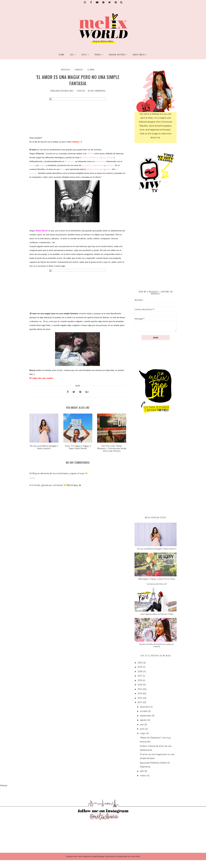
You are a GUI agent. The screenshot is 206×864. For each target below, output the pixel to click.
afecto (32, 165)
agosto (143, 720)
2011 (140, 702)
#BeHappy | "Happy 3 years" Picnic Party (156, 579)
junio (142, 729)
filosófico (93, 157)
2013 (140, 693)
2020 (140, 662)
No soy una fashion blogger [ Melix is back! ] (156, 549)
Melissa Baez (122, 856)
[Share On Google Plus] (87, 392)
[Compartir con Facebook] (69, 392)
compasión (99, 169)
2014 (140, 689)
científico (84, 157)
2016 (140, 680)
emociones (87, 165)
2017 (140, 676)
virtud (62, 169)
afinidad (90, 153)
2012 (140, 698)
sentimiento (100, 161)
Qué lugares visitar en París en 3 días (156, 614)
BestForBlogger (99, 856)
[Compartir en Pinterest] (82, 392)
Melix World (78, 856)
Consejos (79, 69)
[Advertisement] (156, 467)
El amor (91, 69)
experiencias (98, 165)
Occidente (69, 161)
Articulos (65, 69)
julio (142, 724)
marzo (143, 775)
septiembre (146, 715)
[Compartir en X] (75, 392)
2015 (140, 684)
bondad (89, 169)
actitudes (110, 165)
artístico (110, 157)
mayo (143, 733)
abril (142, 771)
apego (42, 165)
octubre (144, 711)
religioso (102, 157)
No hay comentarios (96, 90)
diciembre (145, 707)
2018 (140, 671)
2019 (140, 667)
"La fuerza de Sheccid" (156, 584)
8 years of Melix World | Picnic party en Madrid (156, 645)
